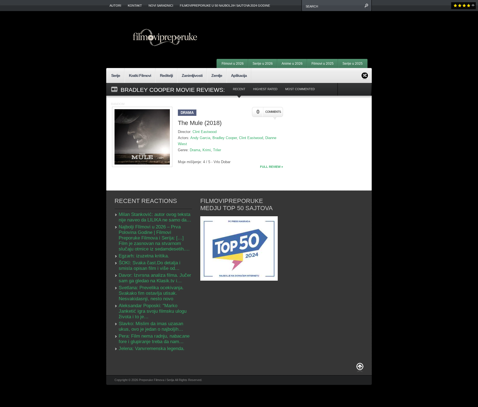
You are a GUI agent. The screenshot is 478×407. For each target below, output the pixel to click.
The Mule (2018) (200, 122)
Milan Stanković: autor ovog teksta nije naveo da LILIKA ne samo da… (155, 217)
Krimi (206, 150)
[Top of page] (359, 367)
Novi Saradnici (161, 5)
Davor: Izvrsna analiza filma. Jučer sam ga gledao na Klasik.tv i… (155, 278)
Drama (187, 113)
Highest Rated (265, 89)
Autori (115, 5)
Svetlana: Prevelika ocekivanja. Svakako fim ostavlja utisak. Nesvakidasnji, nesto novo (151, 293)
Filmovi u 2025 (322, 64)
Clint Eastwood (205, 132)
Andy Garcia (200, 138)
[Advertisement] (298, 27)
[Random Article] (364, 75)
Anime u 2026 (292, 64)
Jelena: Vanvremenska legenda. (152, 348)
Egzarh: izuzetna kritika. (144, 256)
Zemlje (216, 75)
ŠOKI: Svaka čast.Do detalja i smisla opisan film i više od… (149, 265)
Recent (239, 89)
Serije (115, 75)
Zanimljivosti (192, 75)
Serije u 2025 (352, 64)
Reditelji (166, 75)
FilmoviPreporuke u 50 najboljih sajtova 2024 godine (225, 5)
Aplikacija (239, 75)
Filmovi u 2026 (233, 64)
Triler (217, 150)
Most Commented (300, 89)
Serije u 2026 (263, 64)
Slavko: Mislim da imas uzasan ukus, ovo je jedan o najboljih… (151, 326)
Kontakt (135, 5)
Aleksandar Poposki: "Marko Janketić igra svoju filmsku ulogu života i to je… (152, 311)
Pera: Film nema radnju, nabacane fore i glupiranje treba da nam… (154, 338)
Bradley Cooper (224, 138)
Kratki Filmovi (140, 75)
